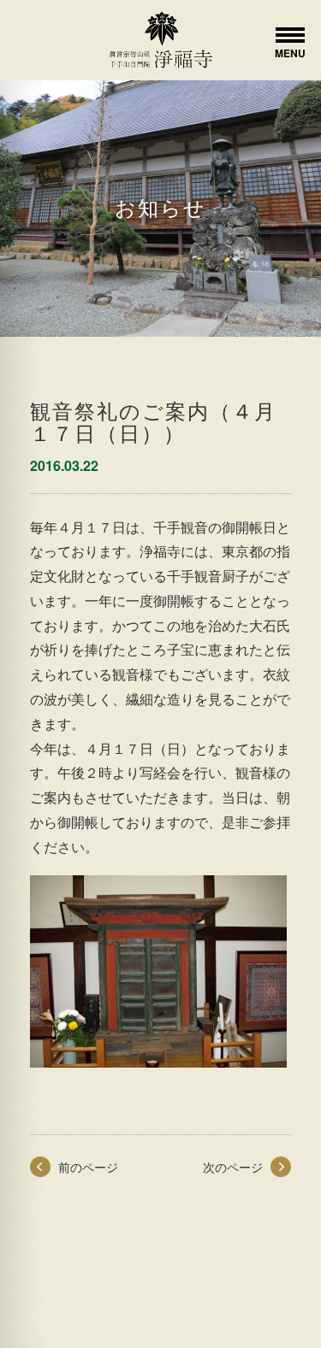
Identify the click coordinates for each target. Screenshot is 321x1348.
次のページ (233, 1166)
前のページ (88, 1166)
